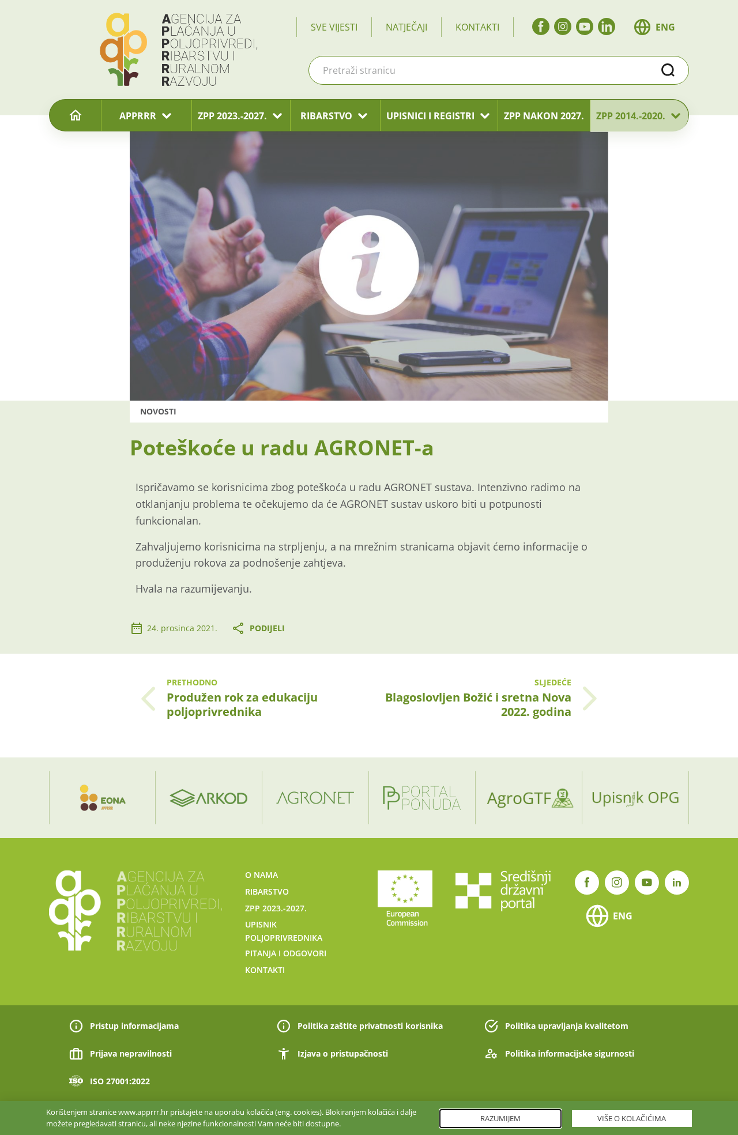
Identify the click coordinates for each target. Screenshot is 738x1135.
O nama (261, 874)
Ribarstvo (267, 891)
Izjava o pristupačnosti (343, 1053)
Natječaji (406, 27)
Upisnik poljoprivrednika (283, 930)
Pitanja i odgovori (285, 953)
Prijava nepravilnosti (131, 1053)
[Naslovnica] (75, 116)
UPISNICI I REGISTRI (430, 116)
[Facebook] (540, 26)
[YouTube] (584, 26)
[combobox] (498, 70)
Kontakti (477, 27)
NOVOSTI (158, 411)
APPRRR (137, 116)
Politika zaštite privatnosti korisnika (370, 1025)
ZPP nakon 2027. (544, 116)
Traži (668, 70)
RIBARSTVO (326, 116)
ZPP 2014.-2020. (630, 116)
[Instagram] (562, 26)
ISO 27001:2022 (120, 1081)
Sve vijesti (334, 27)
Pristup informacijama (134, 1025)
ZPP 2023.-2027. (232, 116)
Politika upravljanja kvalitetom (566, 1025)
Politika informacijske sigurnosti (569, 1053)
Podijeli (267, 628)
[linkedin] (606, 26)
